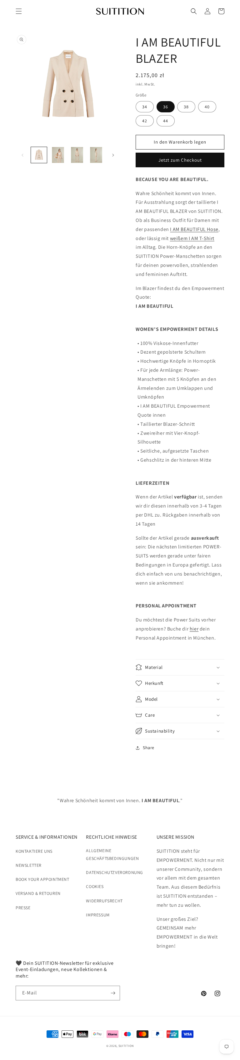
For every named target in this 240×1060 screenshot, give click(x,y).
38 (186, 107)
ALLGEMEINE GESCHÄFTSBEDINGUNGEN (112, 854)
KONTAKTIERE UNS (34, 851)
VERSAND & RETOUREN (38, 893)
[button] (19, 11)
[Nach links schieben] (22, 155)
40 (207, 107)
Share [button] (148, 747)
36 (165, 107)
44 (165, 121)
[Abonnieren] (113, 993)
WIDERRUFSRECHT (104, 901)
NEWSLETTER (29, 865)
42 (144, 121)
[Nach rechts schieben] (113, 155)
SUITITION (126, 1046)
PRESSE (23, 907)
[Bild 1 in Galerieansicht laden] (39, 155)
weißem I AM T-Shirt (192, 238)
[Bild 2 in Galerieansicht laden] (58, 155)
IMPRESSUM (97, 915)
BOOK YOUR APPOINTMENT (42, 879)
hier (194, 629)
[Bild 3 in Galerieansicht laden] (77, 155)
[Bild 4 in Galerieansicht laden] (96, 155)
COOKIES (94, 886)
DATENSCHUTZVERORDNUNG (114, 872)
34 (144, 107)
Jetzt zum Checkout (180, 160)
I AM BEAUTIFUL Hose (194, 229)
